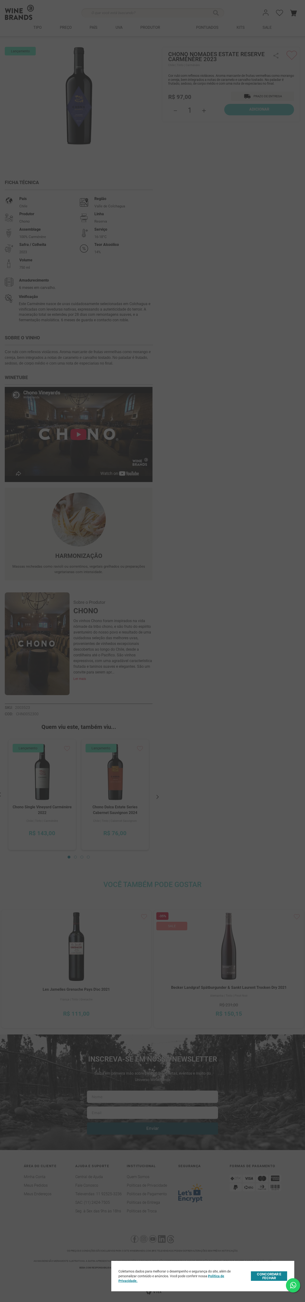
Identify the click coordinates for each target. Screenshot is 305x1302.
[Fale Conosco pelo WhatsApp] (293, 1285)
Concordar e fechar (269, 1276)
